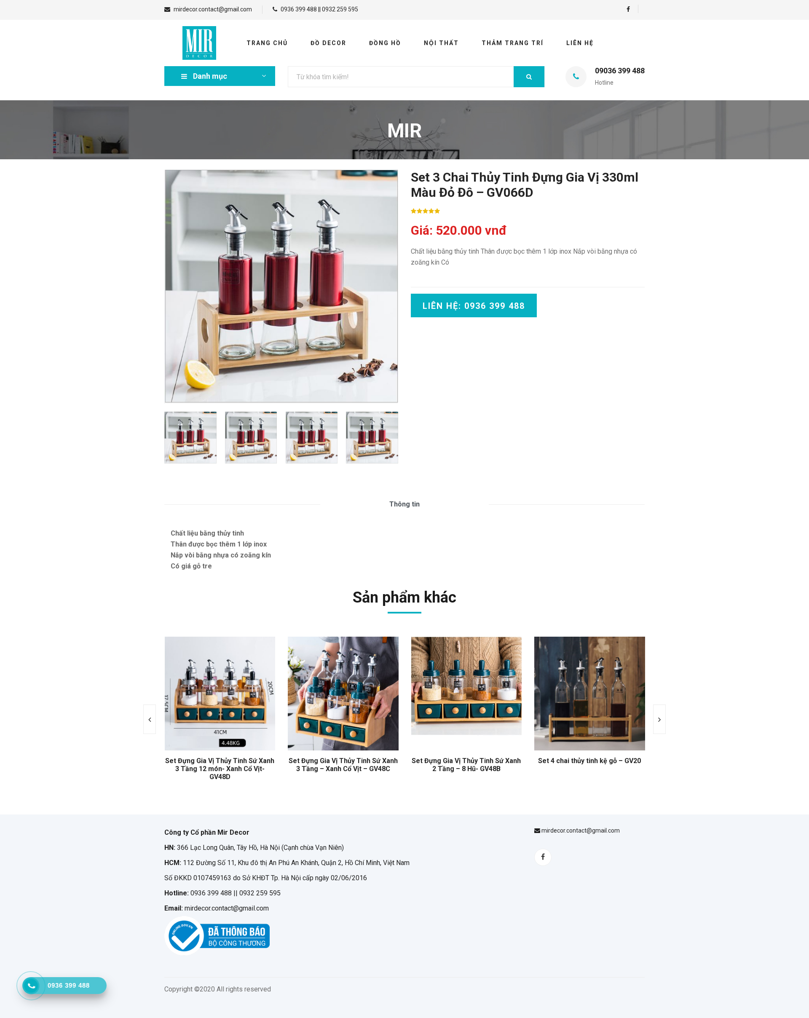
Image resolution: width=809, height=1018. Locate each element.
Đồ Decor (328, 43)
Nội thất (441, 43)
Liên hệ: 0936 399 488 (474, 306)
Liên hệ (580, 43)
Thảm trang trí (513, 43)
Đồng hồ (385, 43)
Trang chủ (267, 43)
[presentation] (149, 719)
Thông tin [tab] (404, 504)
